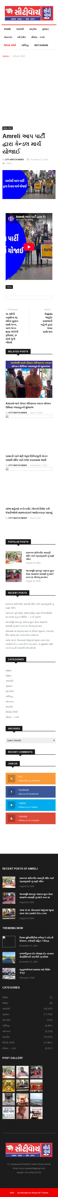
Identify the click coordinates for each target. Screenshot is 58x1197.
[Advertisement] (29, 89)
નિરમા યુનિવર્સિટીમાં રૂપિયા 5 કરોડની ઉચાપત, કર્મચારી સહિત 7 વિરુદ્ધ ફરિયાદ (36, 940)
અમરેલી (20, 29)
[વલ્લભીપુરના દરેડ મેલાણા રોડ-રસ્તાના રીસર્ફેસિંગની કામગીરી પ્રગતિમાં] (9, 958)
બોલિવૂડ (25, 45)
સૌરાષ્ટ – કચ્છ (38, 37)
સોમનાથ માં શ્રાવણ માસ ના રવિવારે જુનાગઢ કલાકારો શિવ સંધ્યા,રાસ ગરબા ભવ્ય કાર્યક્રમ (30, 633)
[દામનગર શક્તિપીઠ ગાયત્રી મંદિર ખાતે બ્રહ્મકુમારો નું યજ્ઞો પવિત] (14, 558)
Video (8, 670)
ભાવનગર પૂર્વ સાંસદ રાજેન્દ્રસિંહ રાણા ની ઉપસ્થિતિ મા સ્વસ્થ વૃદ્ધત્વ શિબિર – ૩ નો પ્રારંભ (29, 614)
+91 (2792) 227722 (32, 1172)
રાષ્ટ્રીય (33, 29)
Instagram (41, 45)
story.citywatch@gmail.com (32, 1168)
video (8, 675)
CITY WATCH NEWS (14, 159)
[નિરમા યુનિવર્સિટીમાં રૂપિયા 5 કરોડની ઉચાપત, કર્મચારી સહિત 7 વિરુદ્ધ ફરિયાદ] (9, 942)
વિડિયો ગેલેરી (10, 45)
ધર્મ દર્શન (22, 37)
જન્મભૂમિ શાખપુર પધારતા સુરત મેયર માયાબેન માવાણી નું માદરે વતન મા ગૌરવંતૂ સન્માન (40, 573)
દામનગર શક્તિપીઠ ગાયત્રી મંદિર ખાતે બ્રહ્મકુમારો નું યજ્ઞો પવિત (40, 555)
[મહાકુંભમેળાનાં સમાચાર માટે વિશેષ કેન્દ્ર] (9, 974)
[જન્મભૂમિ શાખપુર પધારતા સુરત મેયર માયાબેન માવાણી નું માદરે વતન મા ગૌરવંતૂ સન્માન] (14, 576)
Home (7, 29)
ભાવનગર (8, 37)
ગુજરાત (45, 29)
